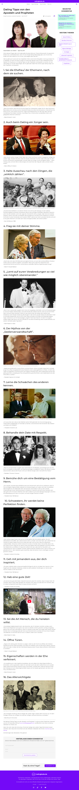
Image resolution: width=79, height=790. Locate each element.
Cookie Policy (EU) (42, 784)
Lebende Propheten (16, 16)
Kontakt (34, 784)
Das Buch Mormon (67, 40)
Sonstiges (66, 52)
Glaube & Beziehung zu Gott (65, 44)
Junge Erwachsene (7, 16)
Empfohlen (67, 63)
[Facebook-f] (41, 787)
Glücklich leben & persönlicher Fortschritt (65, 59)
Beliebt (28, 4)
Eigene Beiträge (35, 4)
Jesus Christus (43, 4)
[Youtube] (45, 787)
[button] (2, 4)
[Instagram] (33, 787)
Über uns (49, 4)
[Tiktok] (37, 787)
